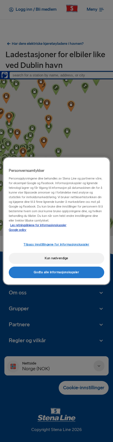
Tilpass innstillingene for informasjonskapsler (56, 244)
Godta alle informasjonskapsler (56, 272)
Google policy (17, 230)
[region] (56, 221)
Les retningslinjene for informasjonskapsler (38, 225)
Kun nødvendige (56, 258)
